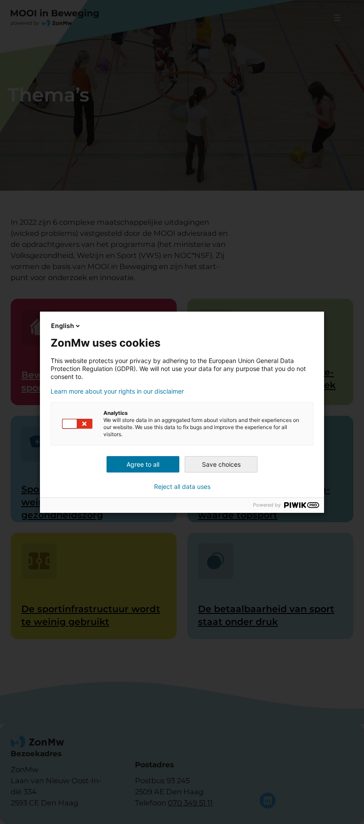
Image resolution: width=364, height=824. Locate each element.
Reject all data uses (182, 486)
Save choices (221, 464)
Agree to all (143, 464)
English (62, 325)
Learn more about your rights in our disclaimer (117, 391)
